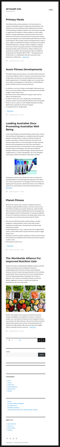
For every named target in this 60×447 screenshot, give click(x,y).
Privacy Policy (11, 428)
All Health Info (13, 9)
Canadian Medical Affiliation (15, 403)
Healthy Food (11, 389)
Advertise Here (11, 424)
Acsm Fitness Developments (24, 69)
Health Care (10, 384)
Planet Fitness (15, 200)
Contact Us (10, 426)
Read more (26, 57)
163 (20, 340)
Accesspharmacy (12, 405)
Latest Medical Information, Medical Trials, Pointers (22, 409)
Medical (9, 391)
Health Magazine (12, 387)
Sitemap (9, 430)
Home (9, 380)
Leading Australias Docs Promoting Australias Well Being (22, 126)
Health (9, 401)
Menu (51, 9)
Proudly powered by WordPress (21, 442)
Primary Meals (15, 19)
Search (8, 351)
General (22, 60)
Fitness (9, 382)
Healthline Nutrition (13, 407)
